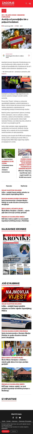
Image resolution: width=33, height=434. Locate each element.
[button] (29, 3)
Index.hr (4, 74)
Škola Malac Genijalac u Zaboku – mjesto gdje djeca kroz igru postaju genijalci (16, 211)
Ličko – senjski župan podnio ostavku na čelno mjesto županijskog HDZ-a (15, 192)
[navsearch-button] (26, 3)
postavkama (4, 428)
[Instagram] (16, 418)
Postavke (14, 431)
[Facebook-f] (13, 418)
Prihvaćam (5, 431)
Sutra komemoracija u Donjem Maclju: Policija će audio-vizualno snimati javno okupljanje (15, 201)
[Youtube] (20, 418)
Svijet (4, 11)
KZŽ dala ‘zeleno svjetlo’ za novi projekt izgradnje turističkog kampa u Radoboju (15, 219)
